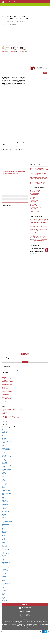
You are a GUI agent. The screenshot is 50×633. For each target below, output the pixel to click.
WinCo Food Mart (5, 598)
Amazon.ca (4, 439)
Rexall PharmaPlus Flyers (35, 205)
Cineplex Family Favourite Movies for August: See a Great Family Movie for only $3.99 (39, 170)
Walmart (3, 594)
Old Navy (4, 543)
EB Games (4, 480)
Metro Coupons (16, 196)
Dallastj (31, 225)
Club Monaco (4, 467)
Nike (3, 536)
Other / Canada (5, 397)
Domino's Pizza (5, 477)
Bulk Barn (4, 459)
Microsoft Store (5, 531)
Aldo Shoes (4, 438)
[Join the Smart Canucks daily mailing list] (28, 354)
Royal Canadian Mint (6, 562)
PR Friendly (4, 415)
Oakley (3, 542)
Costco (3, 470)
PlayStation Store (5, 549)
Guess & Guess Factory (7, 493)
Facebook (28, 614)
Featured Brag (5, 388)
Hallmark (3, 494)
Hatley (3, 497)
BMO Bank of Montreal (6, 456)
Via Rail (3, 593)
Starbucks (4, 576)
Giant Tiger (4, 489)
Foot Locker (4, 483)
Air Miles (3, 436)
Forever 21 (4, 484)
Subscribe (25, 361)
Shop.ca (3, 566)
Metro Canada (9, 196)
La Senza (4, 514)
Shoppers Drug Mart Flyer (35, 207)
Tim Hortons (4, 586)
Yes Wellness (4, 600)
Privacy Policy (29, 629)
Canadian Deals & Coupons (7, 23)
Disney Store (4, 476)
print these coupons (14, 78)
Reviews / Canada (5, 399)
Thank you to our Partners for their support (11, 370)
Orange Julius (4, 545)
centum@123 (33, 229)
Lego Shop (4, 517)
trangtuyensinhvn (33, 219)
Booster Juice (4, 458)
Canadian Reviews (34, 194)
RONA (3, 559)
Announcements (5, 376)
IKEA (3, 503)
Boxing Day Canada (34, 193)
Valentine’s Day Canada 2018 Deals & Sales (11, 417)
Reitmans (4, 555)
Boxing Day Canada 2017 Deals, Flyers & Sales (12, 409)
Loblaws (3, 519)
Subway (3, 577)
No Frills (3, 539)
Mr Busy (14, 21)
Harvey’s (3, 496)
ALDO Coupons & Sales (35, 190)
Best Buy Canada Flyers (35, 191)
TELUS (3, 580)
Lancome (4, 512)
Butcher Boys (4, 460)
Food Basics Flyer (34, 197)
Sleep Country (5, 570)
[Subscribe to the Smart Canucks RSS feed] (26, 354)
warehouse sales (5, 402)
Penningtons (4, 546)
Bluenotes (4, 455)
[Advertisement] (25, 6)
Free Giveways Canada (7, 391)
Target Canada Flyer (34, 211)
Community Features (6, 385)
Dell (2, 474)
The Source (4, 584)
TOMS (3, 587)
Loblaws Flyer (33, 201)
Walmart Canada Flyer (35, 212)
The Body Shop (5, 581)
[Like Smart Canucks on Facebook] (24, 354)
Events (6, 24)
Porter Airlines (4, 551)
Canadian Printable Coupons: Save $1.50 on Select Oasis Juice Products (38, 241)
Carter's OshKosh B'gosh (7, 465)
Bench (3, 451)
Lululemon (4, 522)
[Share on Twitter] (45, 631)
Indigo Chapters (5, 504)
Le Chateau (4, 515)
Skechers (4, 569)
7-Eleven (3, 429)
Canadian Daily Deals (22, 21)
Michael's (4, 529)
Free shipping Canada (6, 392)
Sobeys (3, 572)
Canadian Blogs (5, 377)
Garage (3, 487)
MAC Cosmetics (5, 524)
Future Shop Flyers (34, 200)
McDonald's (4, 527)
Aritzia (3, 443)
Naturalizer (4, 532)
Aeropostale (4, 434)
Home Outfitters (5, 500)
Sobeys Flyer (33, 208)
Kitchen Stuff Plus (5, 511)
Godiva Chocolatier (6, 490)
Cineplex (3, 466)
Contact (3, 410)
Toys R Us (4, 588)
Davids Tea (4, 473)
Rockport (3, 558)
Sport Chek (4, 573)
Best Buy (3, 453)
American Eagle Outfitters (7, 441)
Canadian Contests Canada (7, 378)
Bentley (3, 452)
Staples (3, 574)
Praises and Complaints (7, 398)
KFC (3, 510)
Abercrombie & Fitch (6, 431)
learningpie (32, 234)
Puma (3, 552)
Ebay (3, 479)
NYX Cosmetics (5, 541)
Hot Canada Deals (12, 24)
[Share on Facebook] (43, 631)
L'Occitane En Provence (7, 521)
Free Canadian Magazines (7, 390)
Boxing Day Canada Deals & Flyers (37, 253)
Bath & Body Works (6, 449)
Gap (2, 486)
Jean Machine (5, 507)
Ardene (3, 442)
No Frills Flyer (33, 204)
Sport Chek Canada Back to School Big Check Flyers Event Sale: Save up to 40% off (39, 179)
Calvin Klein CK (5, 462)
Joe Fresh (4, 508)
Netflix (3, 534)
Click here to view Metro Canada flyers (10, 173)
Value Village (4, 591)
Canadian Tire (4, 463)
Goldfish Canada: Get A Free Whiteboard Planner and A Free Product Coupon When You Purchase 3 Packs (38, 226)
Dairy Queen (4, 472)
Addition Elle (4, 432)
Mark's (3, 525)
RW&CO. (4, 563)
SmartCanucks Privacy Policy (8, 416)
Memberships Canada (6, 395)
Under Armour (5, 590)
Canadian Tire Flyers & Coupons (37, 196)
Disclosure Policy (5, 412)
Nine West (4, 538)
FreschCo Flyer (33, 198)
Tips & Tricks (4, 401)
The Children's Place (6, 583)
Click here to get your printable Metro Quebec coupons (13, 171)
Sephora (3, 565)
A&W (3, 445)
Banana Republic (5, 448)
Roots (3, 560)
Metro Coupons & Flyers (35, 203)
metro (3, 196)
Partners (3, 413)
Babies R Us (4, 446)
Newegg (3, 535)
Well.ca (3, 597)
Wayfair (3, 596)
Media (21, 616)
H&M (3, 498)
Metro (3, 528)
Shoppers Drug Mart (6, 567)
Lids (2, 518)
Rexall (3, 556)
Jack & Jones (4, 505)
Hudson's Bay (5, 501)
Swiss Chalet (4, 579)
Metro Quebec (24, 196)
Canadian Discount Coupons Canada (9, 383)
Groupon (3, 491)
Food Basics (4, 481)
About (21, 615)
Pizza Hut (4, 548)
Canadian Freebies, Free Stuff (8, 384)
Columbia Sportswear (6, 469)
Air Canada (4, 435)
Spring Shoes (33, 210)
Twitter (28, 615)
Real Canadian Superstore (7, 553)
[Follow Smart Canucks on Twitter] (22, 354)
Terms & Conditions (22, 629)
